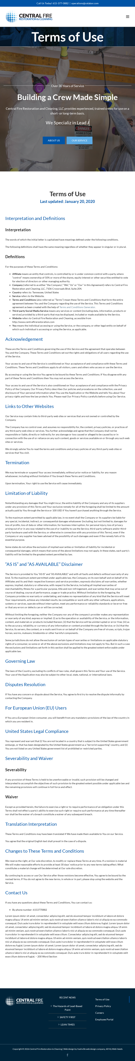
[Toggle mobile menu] (128, 16)
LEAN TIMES (68, 1024)
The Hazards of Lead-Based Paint (67, 1008)
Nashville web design (86, 1049)
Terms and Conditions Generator (77, 307)
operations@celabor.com (85, 3)
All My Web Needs (114, 1049)
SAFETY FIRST (67, 1017)
